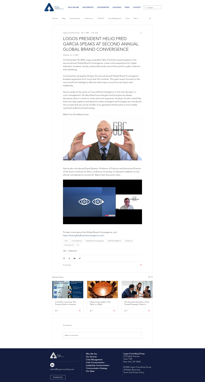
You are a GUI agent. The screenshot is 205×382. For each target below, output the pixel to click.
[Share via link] (80, 258)
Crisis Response (77, 241)
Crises (127, 18)
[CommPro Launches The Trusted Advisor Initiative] (67, 289)
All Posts (55, 18)
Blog (63, 18)
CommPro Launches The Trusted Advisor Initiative (65, 303)
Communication (75, 18)
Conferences (88, 18)
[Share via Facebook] (64, 258)
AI (78, 245)
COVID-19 (100, 18)
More (135, 18)
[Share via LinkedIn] (74, 258)
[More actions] (140, 32)
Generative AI (69, 245)
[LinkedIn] (52, 365)
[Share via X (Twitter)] (69, 258)
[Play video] (102, 138)
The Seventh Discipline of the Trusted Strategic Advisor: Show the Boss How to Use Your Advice (136, 303)
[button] (103, 7)
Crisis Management (114, 18)
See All (150, 277)
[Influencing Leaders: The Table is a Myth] (102, 289)
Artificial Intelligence (114, 241)
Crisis (66, 241)
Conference (129, 241)
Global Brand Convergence (95, 241)
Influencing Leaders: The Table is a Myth (100, 303)
